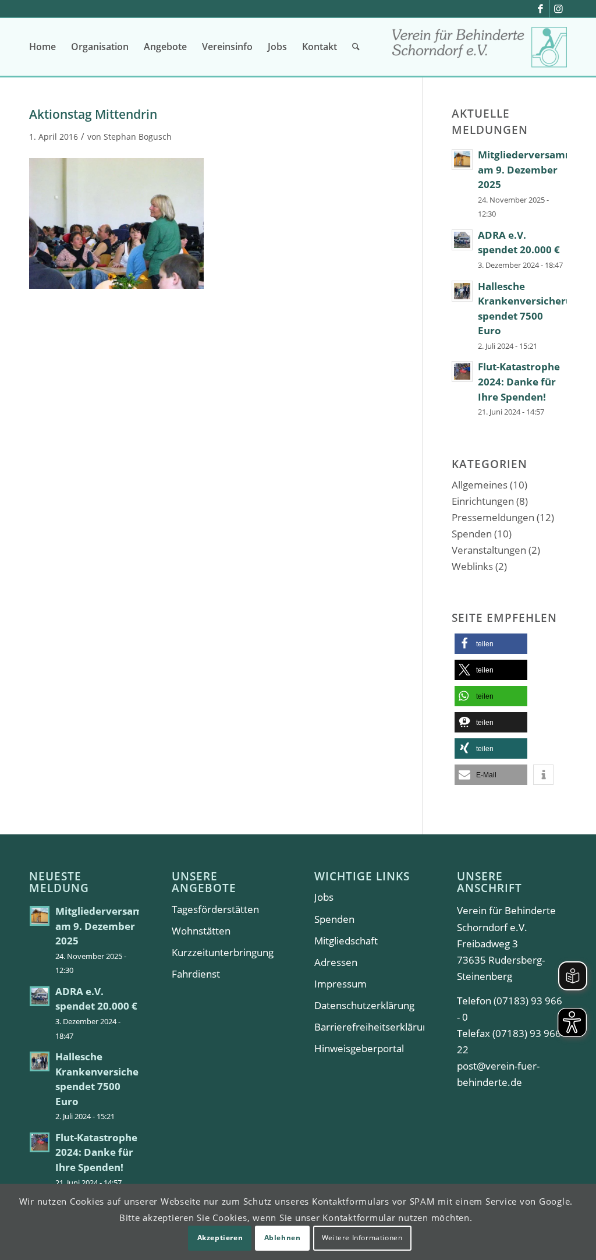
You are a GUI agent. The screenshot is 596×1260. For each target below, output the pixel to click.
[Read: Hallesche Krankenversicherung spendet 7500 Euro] (462, 291)
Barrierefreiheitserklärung (369, 1027)
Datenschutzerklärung (364, 1005)
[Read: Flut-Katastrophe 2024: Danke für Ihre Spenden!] (462, 371)
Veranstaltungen (489, 550)
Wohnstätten (201, 930)
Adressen (335, 962)
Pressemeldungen (493, 517)
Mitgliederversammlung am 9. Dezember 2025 (114, 925)
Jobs (324, 897)
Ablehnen (282, 1238)
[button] (491, 643)
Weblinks (472, 566)
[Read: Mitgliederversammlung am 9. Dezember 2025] (462, 159)
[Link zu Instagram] (558, 8)
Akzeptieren (220, 1238)
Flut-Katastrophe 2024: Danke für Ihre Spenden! (519, 381)
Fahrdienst (196, 974)
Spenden (472, 533)
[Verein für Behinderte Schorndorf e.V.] (479, 51)
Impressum (340, 983)
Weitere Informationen (362, 1238)
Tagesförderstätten (215, 909)
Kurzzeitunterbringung (223, 952)
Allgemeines (480, 484)
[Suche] (356, 46)
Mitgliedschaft (346, 940)
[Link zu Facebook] (540, 8)
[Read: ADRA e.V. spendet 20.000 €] (462, 239)
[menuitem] (42, 46)
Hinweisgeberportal (359, 1048)
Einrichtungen (483, 501)
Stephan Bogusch (138, 136)
